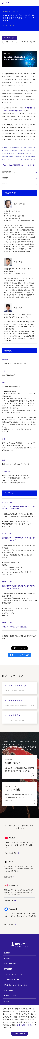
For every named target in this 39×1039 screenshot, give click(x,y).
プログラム (6, 184)
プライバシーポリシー (26, 1025)
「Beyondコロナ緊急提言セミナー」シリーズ (18, 165)
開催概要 (5, 178)
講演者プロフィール (9, 172)
